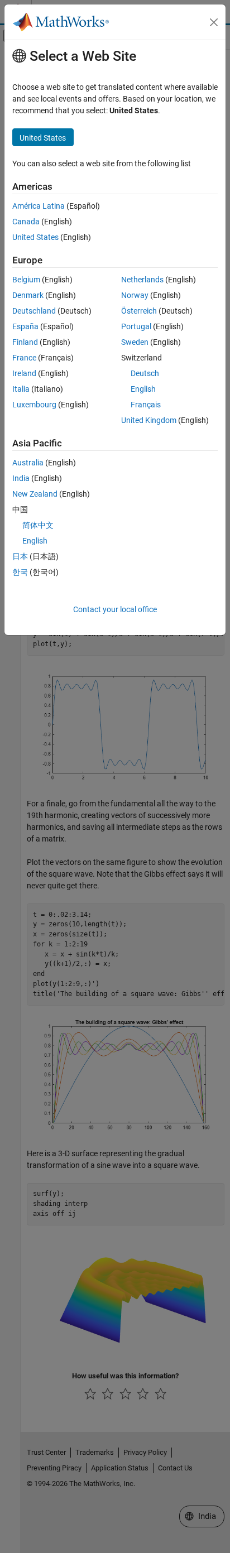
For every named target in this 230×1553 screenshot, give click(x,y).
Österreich (139, 310)
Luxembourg (34, 404)
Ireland (24, 373)
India (21, 478)
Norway (134, 295)
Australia (28, 462)
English (143, 388)
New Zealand (35, 493)
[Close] (214, 22)
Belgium (26, 279)
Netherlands (142, 279)
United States (35, 237)
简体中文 (38, 525)
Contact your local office (115, 609)
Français (146, 404)
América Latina (38, 205)
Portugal (136, 326)
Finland (25, 342)
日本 (20, 556)
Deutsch (145, 373)
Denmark (28, 295)
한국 (20, 572)
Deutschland (34, 310)
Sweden (134, 342)
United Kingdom (148, 420)
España (25, 326)
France (24, 357)
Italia (21, 388)
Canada (26, 221)
